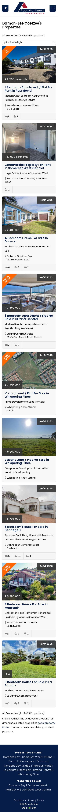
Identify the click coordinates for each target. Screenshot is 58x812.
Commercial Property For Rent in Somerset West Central (28, 166)
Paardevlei (12, 789)
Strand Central (42, 770)
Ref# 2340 (46, 355)
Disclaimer (20, 800)
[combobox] (29, 42)
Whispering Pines (29, 774)
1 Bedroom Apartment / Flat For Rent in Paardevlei (28, 89)
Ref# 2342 (46, 277)
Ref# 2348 (46, 488)
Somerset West (32, 757)
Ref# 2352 (46, 421)
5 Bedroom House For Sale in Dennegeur (26, 528)
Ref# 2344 (46, 126)
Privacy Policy (36, 800)
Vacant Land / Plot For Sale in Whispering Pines (27, 395)
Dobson (42, 761)
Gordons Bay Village (17, 765)
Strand (48, 757)
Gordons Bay (11, 757)
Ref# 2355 (46, 200)
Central (13, 761)
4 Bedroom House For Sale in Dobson (26, 239)
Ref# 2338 (46, 566)
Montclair (25, 770)
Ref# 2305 (46, 49)
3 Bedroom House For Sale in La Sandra (28, 683)
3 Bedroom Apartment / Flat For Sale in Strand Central (29, 317)
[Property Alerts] (5, 8)
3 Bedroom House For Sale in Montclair (26, 606)
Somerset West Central (36, 789)
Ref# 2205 (46, 644)
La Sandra (10, 770)
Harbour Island (42, 765)
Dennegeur (27, 761)
